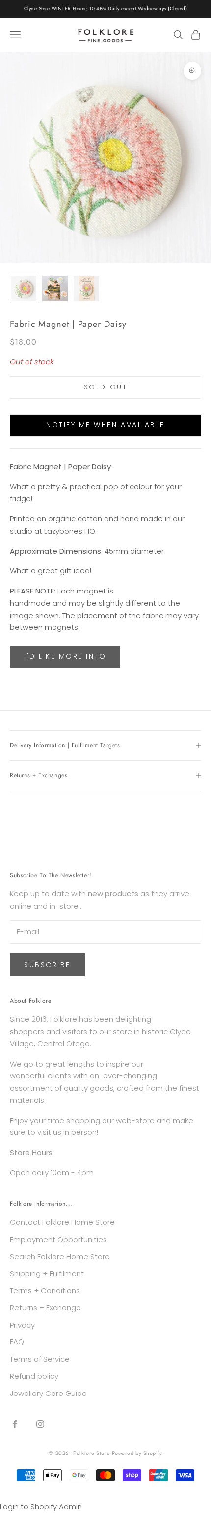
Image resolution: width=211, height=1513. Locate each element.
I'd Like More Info (65, 656)
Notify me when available (105, 425)
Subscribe (47, 965)
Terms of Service (40, 1359)
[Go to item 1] (23, 288)
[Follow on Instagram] (40, 1424)
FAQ (17, 1341)
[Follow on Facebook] (15, 1424)
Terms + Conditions (45, 1290)
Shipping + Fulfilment (47, 1273)
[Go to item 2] (55, 288)
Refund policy (34, 1376)
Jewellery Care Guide (48, 1393)
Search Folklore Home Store (60, 1256)
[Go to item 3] (86, 288)
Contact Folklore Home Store (62, 1222)
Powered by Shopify (137, 1453)
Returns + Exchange (45, 1308)
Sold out (105, 387)
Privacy (22, 1325)
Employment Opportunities (58, 1239)
